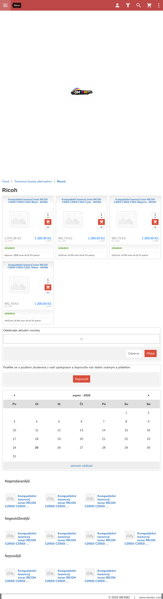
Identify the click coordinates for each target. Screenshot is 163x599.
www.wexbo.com (150, 597)
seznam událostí (81, 465)
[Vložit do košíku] (48, 222)
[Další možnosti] (159, 5)
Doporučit (81, 379)
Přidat (151, 353)
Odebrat (133, 353)
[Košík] (149, 5)
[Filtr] (128, 5)
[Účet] (117, 5)
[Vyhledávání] (138, 5)
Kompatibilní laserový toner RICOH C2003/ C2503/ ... (20, 501)
